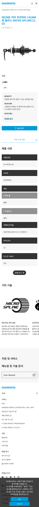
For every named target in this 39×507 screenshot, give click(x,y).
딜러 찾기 (20, 128)
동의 (19, 499)
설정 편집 (19, 504)
